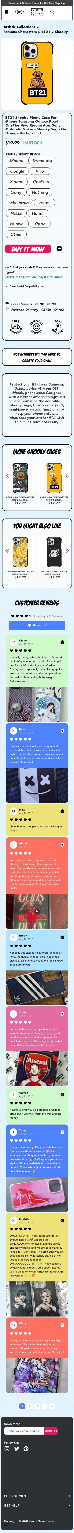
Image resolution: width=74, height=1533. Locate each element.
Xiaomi (16, 181)
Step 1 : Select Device (23, 154)
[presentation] (8, 476)
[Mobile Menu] (9, 12)
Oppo (40, 224)
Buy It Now (28, 249)
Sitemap (5, 1525)
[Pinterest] (26, 1448)
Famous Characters (20, 32)
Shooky (61, 32)
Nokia (16, 213)
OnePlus (41, 181)
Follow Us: (11, 1442)
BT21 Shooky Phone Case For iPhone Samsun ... (20, 498)
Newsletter (12, 1424)
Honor (38, 213)
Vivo (40, 171)
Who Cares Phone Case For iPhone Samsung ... (54, 572)
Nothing (40, 192)
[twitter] (16, 1448)
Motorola (19, 202)
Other (16, 234)
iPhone (16, 160)
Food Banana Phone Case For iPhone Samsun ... (20, 572)
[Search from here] (51, 12)
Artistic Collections (19, 27)
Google (17, 171)
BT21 (45, 32)
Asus (44, 202)
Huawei (17, 224)
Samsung (42, 160)
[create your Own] (22, 14)
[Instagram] (7, 1448)
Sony (16, 192)
